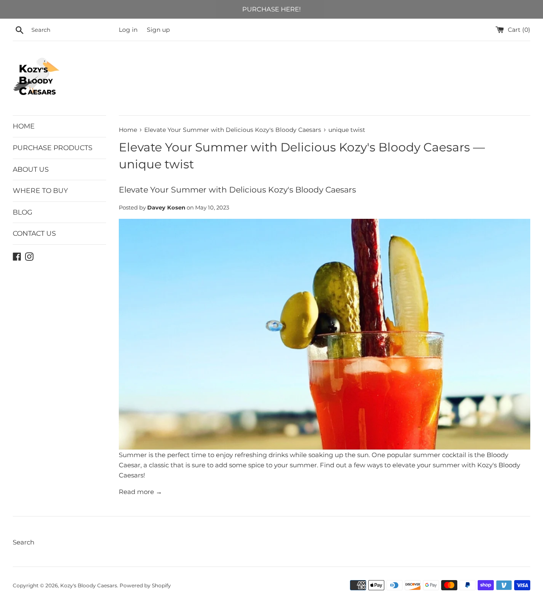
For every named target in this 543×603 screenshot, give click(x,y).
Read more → (140, 492)
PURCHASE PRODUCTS (52, 148)
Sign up (158, 29)
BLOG (22, 212)
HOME (24, 126)
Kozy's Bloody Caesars (88, 585)
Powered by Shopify (145, 585)
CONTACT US (34, 233)
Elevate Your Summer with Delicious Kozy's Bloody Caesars (294, 147)
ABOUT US (31, 169)
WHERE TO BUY (40, 191)
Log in (128, 29)
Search (23, 542)
